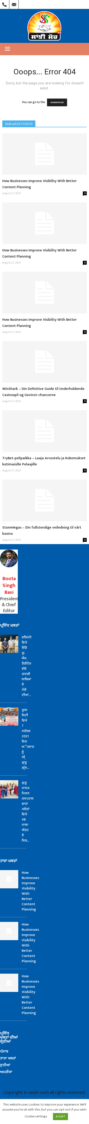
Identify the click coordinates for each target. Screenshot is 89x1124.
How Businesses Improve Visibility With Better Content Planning (30, 891)
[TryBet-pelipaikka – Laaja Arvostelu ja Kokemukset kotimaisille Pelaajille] (44, 431)
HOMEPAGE (57, 102)
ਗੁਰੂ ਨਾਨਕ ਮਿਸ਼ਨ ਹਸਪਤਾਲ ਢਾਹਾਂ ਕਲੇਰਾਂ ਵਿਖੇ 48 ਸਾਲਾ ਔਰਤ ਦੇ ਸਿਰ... (28, 812)
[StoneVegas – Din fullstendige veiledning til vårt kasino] (44, 500)
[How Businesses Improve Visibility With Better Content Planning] (44, 154)
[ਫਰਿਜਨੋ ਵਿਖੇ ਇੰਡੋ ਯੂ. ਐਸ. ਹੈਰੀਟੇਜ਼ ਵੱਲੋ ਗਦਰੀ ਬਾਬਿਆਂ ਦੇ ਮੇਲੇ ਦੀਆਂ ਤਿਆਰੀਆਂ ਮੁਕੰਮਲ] (9, 644)
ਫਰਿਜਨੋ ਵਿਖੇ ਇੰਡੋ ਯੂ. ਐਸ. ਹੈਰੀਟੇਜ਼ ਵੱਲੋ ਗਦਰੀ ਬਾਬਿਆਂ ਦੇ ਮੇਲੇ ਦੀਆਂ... (26, 666)
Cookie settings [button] (36, 1116)
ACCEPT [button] (60, 1116)
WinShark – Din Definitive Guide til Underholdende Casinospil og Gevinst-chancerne (43, 392)
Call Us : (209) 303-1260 (4, 3)
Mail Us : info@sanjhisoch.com (14, 3)
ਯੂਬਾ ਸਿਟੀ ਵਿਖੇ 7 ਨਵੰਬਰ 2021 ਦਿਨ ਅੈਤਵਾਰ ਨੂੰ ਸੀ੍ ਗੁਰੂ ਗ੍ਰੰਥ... (28, 739)
